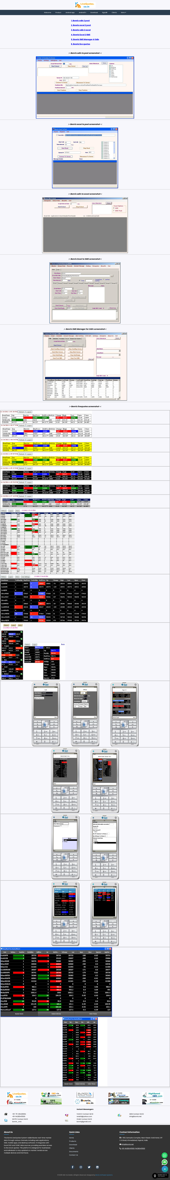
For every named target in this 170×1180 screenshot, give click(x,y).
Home (71, 1138)
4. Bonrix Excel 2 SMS (80, 34)
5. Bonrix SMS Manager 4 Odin (85, 39)
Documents (73, 1151)
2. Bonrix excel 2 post (81, 25)
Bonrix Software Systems (104, 1175)
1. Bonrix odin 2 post (80, 20)
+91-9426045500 (128, 1148)
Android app (70, 12)
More (123, 12)
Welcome (47, 12)
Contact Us (73, 1155)
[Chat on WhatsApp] (165, 1155)
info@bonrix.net (127, 1144)
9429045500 (140, 1148)
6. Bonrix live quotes (80, 44)
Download (94, 12)
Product (58, 12)
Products (72, 1141)
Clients (114, 12)
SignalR (104, 12)
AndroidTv (82, 12)
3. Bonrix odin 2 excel (81, 30)
